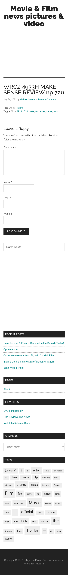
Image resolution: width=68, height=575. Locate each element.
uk (51, 531)
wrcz (55, 111)
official (27, 512)
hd (38, 494)
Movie (35, 502)
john (57, 493)
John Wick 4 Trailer (13, 367)
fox (20, 493)
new (7, 512)
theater (8, 531)
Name (7, 182)
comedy (46, 477)
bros (14, 477)
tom (19, 531)
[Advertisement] (34, 53)
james (47, 493)
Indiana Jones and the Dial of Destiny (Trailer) (28, 361)
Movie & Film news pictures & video (34, 16)
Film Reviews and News (16, 416)
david (56, 478)
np (36, 111)
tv (44, 531)
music (58, 504)
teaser (44, 521)
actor (36, 470)
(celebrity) (10, 470)
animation (58, 471)
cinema (25, 477)
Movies (48, 504)
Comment (9, 147)
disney (21, 485)
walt (59, 531)
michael (19, 503)
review (42, 111)
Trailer (32, 530)
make (31, 111)
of (15, 512)
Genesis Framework (53, 560)
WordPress (30, 563)
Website (7, 213)
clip (36, 477)
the (56, 520)
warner (8, 538)
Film (9, 493)
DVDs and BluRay (13, 410)
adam (47, 471)
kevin (7, 503)
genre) (29, 494)
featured (45, 485)
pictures (51, 512)
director (8, 485)
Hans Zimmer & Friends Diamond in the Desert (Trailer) (33, 343)
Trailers (19, 108)
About (6, 389)
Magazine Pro (32, 560)
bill (6, 478)
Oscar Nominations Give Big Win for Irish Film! (29, 355)
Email (7, 198)
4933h (20, 111)
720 (26, 111)
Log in (40, 563)
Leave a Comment (47, 99)
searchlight (21, 521)
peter (39, 513)
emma (34, 484)
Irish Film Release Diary (16, 423)
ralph (7, 522)
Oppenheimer (10, 349)
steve (34, 522)
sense (49, 111)
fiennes (57, 485)
